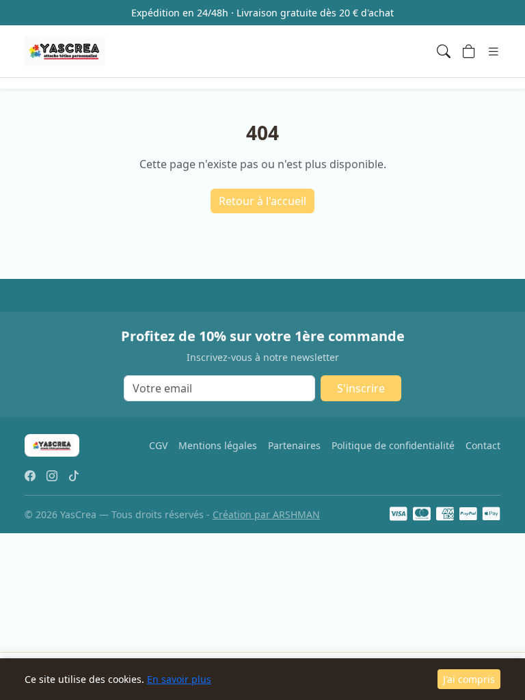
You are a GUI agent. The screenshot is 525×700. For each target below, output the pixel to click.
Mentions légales (217, 445)
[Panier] (469, 51)
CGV (158, 445)
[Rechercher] (443, 51)
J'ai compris (469, 679)
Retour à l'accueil (262, 200)
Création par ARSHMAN (266, 514)
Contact (483, 445)
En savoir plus (179, 679)
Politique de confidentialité (393, 445)
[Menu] (493, 51)
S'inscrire (361, 388)
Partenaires (294, 445)
